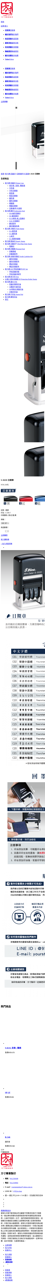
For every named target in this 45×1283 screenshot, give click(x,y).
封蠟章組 (12, 251)
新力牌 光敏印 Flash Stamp (14, 229)
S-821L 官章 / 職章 (13, 1048)
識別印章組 (13, 259)
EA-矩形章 (13, 231)
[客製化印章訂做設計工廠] (7, 16)
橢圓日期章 (13, 206)
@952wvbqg (17, 1191)
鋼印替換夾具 (14, 226)
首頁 (2, 174)
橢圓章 (11, 203)
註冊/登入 (4, 26)
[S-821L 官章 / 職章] (22, 1043)
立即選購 (4, 102)
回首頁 (7, 1270)
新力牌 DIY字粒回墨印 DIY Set (16, 269)
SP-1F (7, 1092)
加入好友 (8, 1248)
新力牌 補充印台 (11, 297)
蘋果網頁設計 (6, 1211)
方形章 (11, 188)
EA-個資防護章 (14, 239)
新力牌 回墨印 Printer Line (14, 183)
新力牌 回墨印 (10, 174)
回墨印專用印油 (15, 284)
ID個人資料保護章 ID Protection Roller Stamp (21, 279)
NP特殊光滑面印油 (16, 289)
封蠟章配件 (13, 254)
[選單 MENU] (2, 64)
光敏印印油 (13, 292)
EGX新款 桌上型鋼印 (17, 218)
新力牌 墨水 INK (11, 282)
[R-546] (22, 1133)
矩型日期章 (13, 196)
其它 (6, 299)
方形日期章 (13, 191)
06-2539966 (14, 1183)
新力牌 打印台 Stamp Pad (14, 294)
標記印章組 (13, 264)
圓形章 (11, 198)
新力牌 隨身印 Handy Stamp (15, 241)
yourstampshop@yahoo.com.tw (21, 1187)
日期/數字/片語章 (23, 174)
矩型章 (11, 193)
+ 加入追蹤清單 (6, 544)
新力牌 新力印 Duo (12, 277)
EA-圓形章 (13, 234)
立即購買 (4, 535)
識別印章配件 (14, 261)
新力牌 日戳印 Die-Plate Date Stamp (18, 244)
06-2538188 (14, 1178)
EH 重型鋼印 (14, 216)
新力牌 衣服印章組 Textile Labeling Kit (19, 256)
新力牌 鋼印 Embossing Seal (15, 211)
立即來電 (8, 1245)
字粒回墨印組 (14, 272)
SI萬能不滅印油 (15, 287)
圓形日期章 (13, 201)
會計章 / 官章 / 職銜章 (17, 186)
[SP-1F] (22, 1088)
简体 (2, 22)
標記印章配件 (14, 267)
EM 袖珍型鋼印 (15, 213)
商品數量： (5, 527)
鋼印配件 (12, 224)
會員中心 (8, 1250)
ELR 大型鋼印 (14, 221)
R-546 (7, 1137)
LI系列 (11, 236)
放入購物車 (5, 539)
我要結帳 (9, 1280)
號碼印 (11, 246)
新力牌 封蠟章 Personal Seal (15, 249)
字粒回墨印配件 (15, 274)
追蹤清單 (8, 1273)
